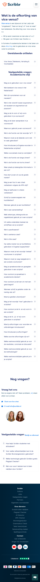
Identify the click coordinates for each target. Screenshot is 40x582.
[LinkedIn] (25, 547)
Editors (20, 491)
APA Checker (20, 518)
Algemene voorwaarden (20, 503)
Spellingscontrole (20, 532)
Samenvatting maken (20, 529)
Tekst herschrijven (20, 526)
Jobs (20, 494)
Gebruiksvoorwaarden (20, 570)
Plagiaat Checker (20, 512)
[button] (35, 577)
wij (32, 393)
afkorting (9, 46)
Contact (20, 536)
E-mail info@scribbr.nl (12, 406)
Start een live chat (11, 401)
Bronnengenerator (20, 521)
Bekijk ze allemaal (32, 435)
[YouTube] (14, 547)
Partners (20, 500)
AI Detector (20, 515)
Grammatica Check (20, 524)
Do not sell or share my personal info (20, 574)
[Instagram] (19, 547)
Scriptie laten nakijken (20, 509)
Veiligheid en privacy (20, 578)
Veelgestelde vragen (20, 497)
